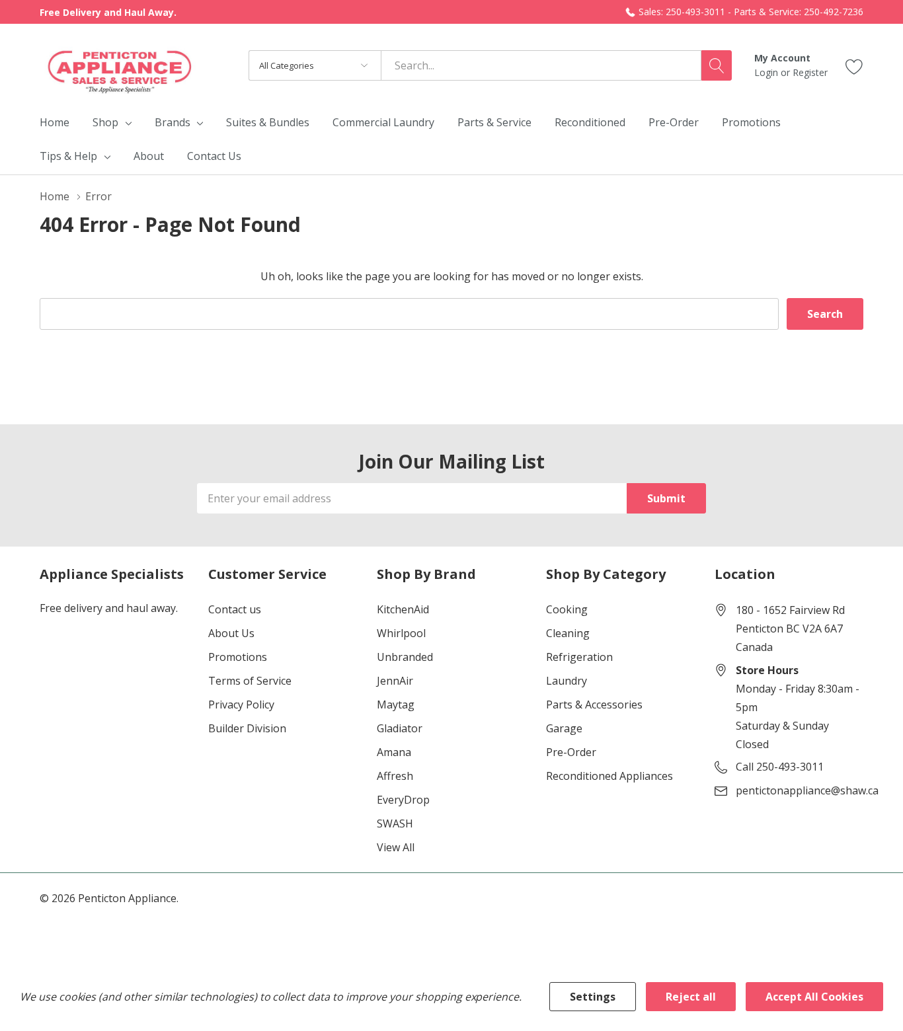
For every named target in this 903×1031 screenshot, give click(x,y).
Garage (564, 728)
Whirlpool (401, 633)
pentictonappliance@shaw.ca (807, 790)
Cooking (567, 609)
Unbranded (405, 657)
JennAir (395, 680)
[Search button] (716, 65)
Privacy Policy (241, 704)
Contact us (234, 609)
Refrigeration (579, 657)
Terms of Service (250, 680)
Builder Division (247, 728)
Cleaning (568, 633)
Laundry (566, 680)
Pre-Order (571, 752)
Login (767, 72)
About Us (231, 633)
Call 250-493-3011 (780, 766)
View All (395, 847)
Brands (172, 122)
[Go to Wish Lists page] (854, 65)
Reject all (691, 996)
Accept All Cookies (814, 996)
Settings (592, 996)
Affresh (395, 776)
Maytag (395, 704)
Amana (394, 752)
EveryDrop (403, 799)
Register (810, 72)
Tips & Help (68, 156)
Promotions (237, 657)
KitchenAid (403, 609)
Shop (105, 122)
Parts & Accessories (594, 704)
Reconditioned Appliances (609, 776)
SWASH (395, 823)
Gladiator (399, 728)
